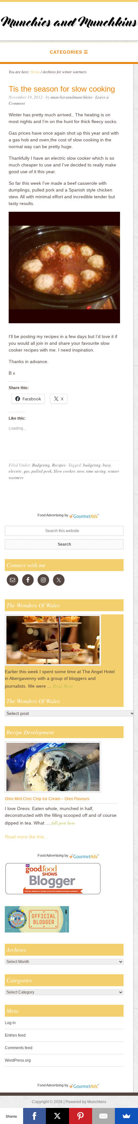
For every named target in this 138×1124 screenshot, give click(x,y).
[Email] (103, 1116)
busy (107, 465)
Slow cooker (64, 471)
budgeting (92, 465)
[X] (57, 1116)
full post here (63, 823)
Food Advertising (51, 515)
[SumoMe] (126, 1116)
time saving (96, 471)
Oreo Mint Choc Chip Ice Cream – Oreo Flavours (47, 799)
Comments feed (18, 1048)
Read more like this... (26, 836)
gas (27, 471)
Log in (10, 1023)
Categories (66, 52)
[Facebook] (34, 1116)
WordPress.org (18, 1060)
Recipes (58, 465)
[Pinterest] (80, 1116)
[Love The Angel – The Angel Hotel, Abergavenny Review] (53, 665)
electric (15, 471)
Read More (63, 686)
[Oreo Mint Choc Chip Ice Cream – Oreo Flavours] (53, 792)
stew (80, 471)
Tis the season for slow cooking (62, 89)
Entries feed (15, 1035)
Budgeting (41, 465)
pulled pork (41, 471)
